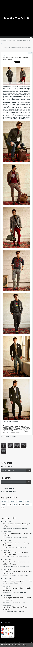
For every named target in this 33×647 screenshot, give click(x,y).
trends (27, 501)
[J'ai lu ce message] (31, 643)
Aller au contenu (5, 1)
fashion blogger (23, 431)
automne (5, 431)
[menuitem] (16, 40)
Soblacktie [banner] (16, 18)
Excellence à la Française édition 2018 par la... (16, 608)
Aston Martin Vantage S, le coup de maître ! (17, 525)
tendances (12, 501)
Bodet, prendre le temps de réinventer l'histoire (17, 572)
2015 (18, 431)
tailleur (9, 429)
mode (27, 427)
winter (14, 431)
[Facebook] (3, 445)
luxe (24, 429)
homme (18, 428)
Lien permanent (9, 426)
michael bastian (16, 427)
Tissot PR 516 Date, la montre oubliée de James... (16, 563)
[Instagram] (23, 445)
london (20, 429)
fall (12, 431)
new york (23, 427)
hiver (9, 431)
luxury (27, 429)
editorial (4, 501)
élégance (29, 504)
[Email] (3, 451)
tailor (12, 429)
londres (16, 429)
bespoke (25, 428)
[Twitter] (10, 445)
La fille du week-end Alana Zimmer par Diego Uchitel (15, 40)
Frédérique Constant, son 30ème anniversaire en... (17, 598)
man (22, 428)
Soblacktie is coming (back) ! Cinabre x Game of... (17, 589)
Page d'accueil (5, 44)
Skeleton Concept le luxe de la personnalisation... (15, 553)
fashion (5, 428)
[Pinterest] (17, 445)
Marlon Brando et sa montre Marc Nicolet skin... (17, 534)
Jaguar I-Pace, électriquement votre (17, 581)
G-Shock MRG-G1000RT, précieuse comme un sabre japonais (16, 48)
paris (15, 504)
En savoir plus (19, 645)
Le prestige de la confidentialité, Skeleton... (16, 544)
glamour (20, 501)
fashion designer (11, 428)
